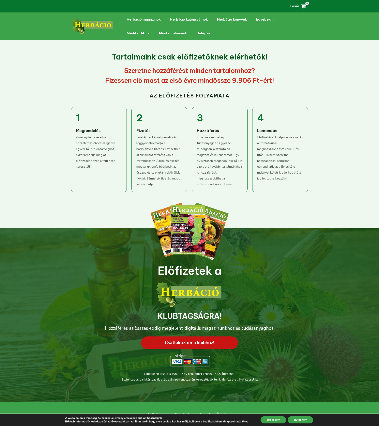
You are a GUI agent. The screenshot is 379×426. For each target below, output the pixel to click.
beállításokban (212, 421)
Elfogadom (273, 420)
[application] (272, 19)
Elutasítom (300, 420)
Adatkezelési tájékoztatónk (108, 421)
